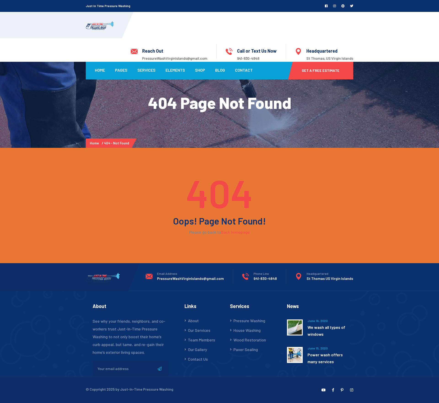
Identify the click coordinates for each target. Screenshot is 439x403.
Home (100, 70)
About (193, 320)
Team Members (201, 339)
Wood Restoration (249, 339)
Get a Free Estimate (321, 70)
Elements (175, 70)
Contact (244, 70)
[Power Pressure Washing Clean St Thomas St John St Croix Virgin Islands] (100, 24)
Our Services (199, 330)
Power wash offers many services (325, 358)
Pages (121, 70)
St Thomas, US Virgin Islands (329, 58)
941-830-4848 (248, 58)
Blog (220, 70)
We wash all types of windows (326, 331)
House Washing (247, 330)
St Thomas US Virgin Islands (330, 278)
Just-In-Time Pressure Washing (146, 389)
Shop (200, 70)
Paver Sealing (245, 349)
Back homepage (235, 232)
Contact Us (198, 359)
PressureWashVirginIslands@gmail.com (174, 58)
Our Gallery (197, 349)
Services (146, 70)
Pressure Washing (249, 320)
